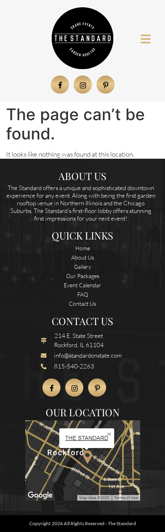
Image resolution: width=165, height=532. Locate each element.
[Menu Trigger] (146, 38)
